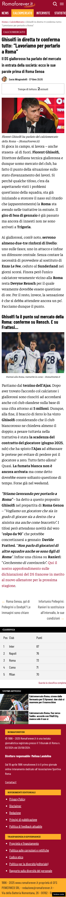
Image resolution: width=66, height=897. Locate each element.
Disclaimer (15, 806)
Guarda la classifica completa (52, 682)
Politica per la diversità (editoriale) (28, 864)
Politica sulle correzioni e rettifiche (29, 850)
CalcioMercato (22, 13)
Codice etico (16, 857)
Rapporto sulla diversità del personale (30, 871)
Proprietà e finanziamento (24, 843)
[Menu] (62, 3)
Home (5, 21)
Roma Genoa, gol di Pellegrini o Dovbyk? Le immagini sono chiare (16, 607)
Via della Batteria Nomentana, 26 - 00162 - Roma (29, 893)
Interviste (43, 13)
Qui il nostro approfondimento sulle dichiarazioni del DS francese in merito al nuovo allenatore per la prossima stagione (33, 574)
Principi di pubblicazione (23, 819)
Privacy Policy (17, 799)
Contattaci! (11, 782)
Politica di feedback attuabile (25, 826)
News (5, 13)
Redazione (15, 813)
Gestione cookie (58, 894)
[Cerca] (55, 3)
